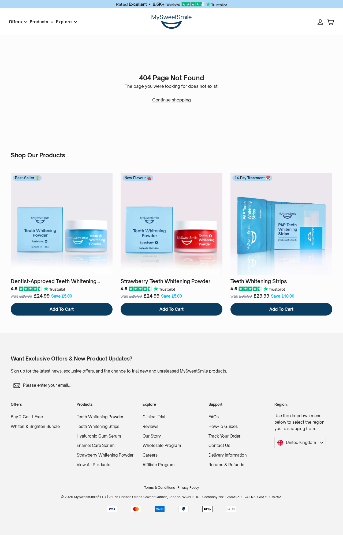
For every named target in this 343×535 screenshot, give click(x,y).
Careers (150, 455)
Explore (64, 21)
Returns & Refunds (226, 464)
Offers (16, 21)
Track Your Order (224, 436)
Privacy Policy (188, 487)
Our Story (152, 436)
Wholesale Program (162, 445)
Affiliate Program (158, 464)
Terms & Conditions (159, 487)
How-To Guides (223, 426)
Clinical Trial (154, 416)
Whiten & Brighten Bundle (35, 426)
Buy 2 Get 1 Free (27, 416)
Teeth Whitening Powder (100, 416)
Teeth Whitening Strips (98, 426)
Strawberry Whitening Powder (105, 455)
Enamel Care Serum (95, 445)
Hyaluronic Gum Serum (99, 436)
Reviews (150, 426)
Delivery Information (227, 455)
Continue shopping (171, 100)
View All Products (93, 464)
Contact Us (219, 445)
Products (39, 21)
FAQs (213, 416)
